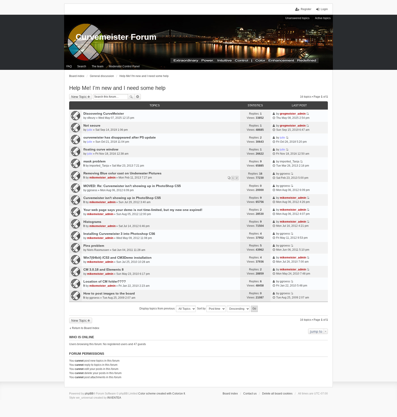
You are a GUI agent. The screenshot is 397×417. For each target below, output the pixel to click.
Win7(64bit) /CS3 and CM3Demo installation (117, 257)
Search (131, 96)
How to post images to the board (109, 293)
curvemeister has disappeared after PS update (119, 137)
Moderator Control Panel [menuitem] (124, 66)
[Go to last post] (307, 113)
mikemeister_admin (102, 177)
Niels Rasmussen (98, 250)
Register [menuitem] (306, 9)
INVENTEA (114, 397)
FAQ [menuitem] (69, 66)
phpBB (89, 393)
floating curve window (100, 149)
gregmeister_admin (293, 113)
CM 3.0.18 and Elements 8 (103, 269)
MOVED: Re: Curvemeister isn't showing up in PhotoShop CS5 (132, 186)
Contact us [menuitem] (250, 393)
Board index (230, 393)
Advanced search (138, 96)
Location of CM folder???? (104, 281)
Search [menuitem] (81, 66)
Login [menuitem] (324, 9)
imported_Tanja (99, 165)
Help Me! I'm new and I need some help (117, 88)
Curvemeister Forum (116, 37)
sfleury (91, 117)
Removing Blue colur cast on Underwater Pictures (122, 173)
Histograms (92, 222)
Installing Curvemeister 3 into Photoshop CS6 (119, 233)
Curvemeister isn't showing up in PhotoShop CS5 (122, 198)
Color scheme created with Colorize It (161, 393)
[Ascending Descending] (238, 309)
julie (89, 129)
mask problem (94, 161)
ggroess (285, 173)
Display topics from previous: (157, 308)
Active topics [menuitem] (323, 18)
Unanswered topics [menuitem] (297, 18)
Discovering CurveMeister (103, 113)
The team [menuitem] (97, 66)
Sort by (201, 308)
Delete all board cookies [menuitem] (277, 393)
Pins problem (93, 245)
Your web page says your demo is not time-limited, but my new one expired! (142, 210)
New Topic (79, 96)
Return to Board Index (85, 328)
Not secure (91, 125)
